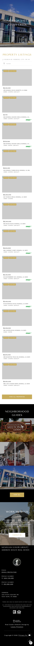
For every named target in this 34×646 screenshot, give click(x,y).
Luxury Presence (17, 627)
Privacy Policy (24, 635)
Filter (8, 63)
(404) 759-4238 (9, 578)
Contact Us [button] (17, 535)
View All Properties (17, 396)
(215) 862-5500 (8, 584)
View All (17, 494)
